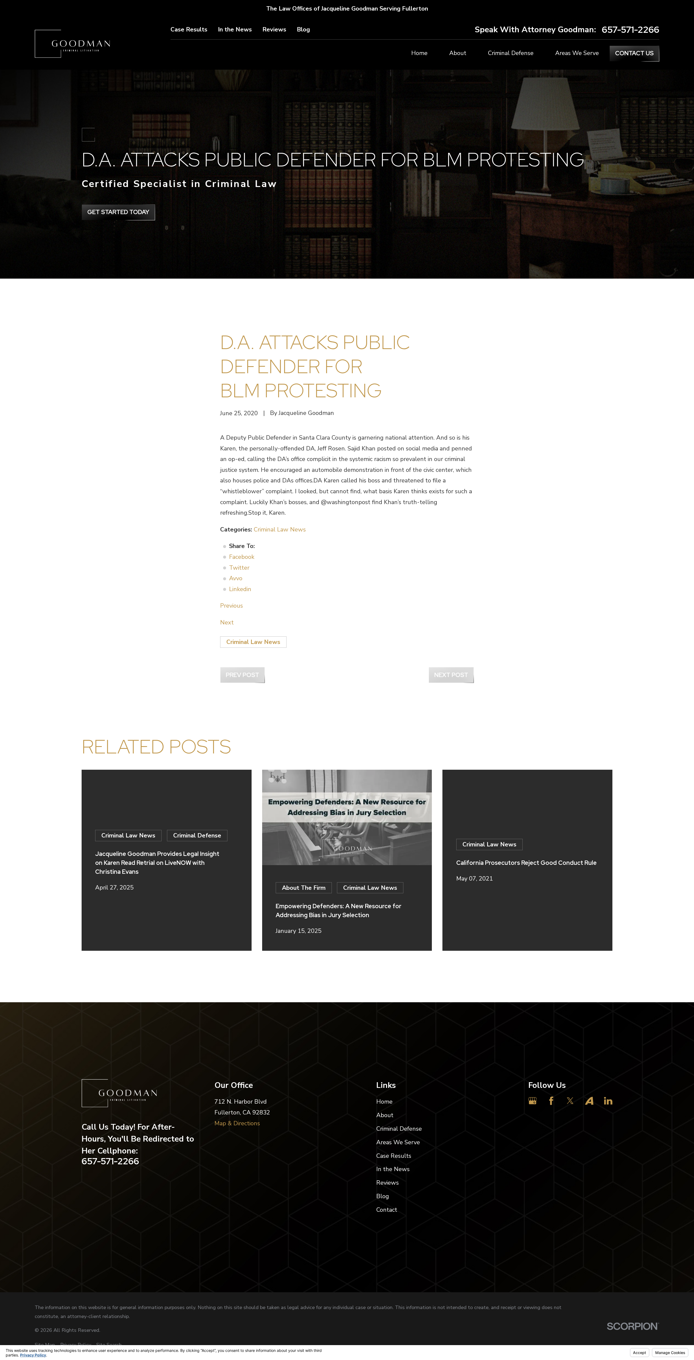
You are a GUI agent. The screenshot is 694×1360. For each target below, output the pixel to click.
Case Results (189, 29)
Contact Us (634, 53)
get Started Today (118, 212)
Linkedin (240, 589)
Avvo (235, 578)
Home (384, 1102)
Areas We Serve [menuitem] (577, 53)
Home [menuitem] (419, 53)
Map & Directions (237, 1123)
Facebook (241, 557)
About (384, 1115)
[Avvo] (589, 1101)
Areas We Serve (398, 1142)
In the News (235, 29)
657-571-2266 (630, 29)
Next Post (451, 675)
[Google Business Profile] (532, 1101)
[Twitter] (570, 1101)
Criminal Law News (280, 530)
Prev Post (242, 675)
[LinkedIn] (608, 1101)
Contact (386, 1210)
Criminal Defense (399, 1129)
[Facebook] (551, 1101)
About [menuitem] (457, 53)
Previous (231, 606)
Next (227, 622)
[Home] (72, 44)
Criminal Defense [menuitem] (511, 53)
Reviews (274, 29)
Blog (303, 29)
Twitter (239, 568)
